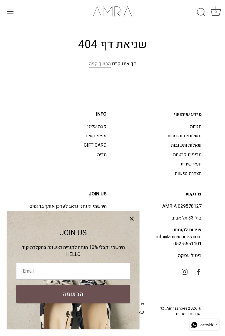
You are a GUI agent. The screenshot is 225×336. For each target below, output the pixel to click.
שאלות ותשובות (186, 145)
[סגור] (131, 218)
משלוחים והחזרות (185, 135)
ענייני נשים (96, 135)
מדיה (102, 154)
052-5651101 (187, 243)
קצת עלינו (97, 126)
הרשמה (73, 294)
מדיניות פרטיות (187, 154)
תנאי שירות (191, 164)
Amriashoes (176, 308)
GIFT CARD (95, 145)
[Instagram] (79, 314)
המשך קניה (100, 63)
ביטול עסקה (190, 255)
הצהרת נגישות (188, 173)
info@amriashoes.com (179, 236)
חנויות (196, 126)
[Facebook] (67, 314)
